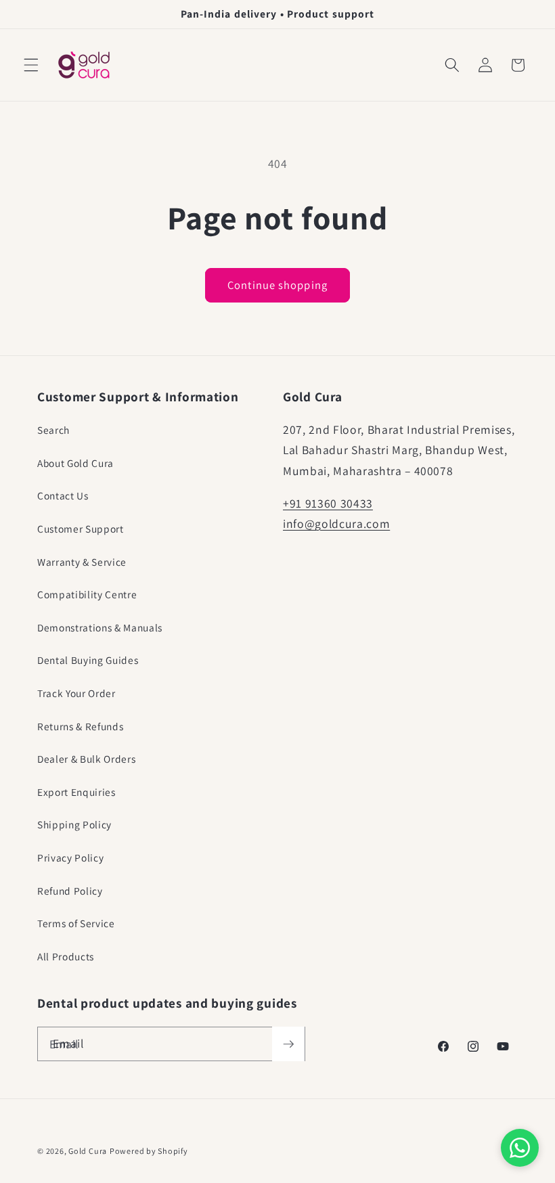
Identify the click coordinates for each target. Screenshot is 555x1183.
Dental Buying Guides (87, 660)
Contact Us (63, 495)
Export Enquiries (76, 792)
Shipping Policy (74, 824)
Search (53, 430)
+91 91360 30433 (328, 503)
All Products (65, 956)
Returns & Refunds (80, 726)
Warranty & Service (82, 561)
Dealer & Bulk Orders (86, 758)
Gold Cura (87, 1151)
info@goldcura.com (336, 523)
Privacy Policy (70, 857)
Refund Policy (70, 890)
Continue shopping (277, 284)
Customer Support (80, 528)
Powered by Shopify (149, 1151)
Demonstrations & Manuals (99, 627)
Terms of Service (76, 923)
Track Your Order (76, 693)
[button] (31, 65)
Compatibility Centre (87, 594)
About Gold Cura (75, 463)
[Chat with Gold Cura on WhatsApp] (520, 1148)
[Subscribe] (288, 1044)
